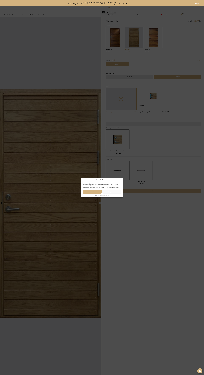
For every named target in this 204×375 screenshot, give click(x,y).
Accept (92, 192)
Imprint (109, 195)
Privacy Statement (103, 195)
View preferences (112, 192)
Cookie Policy (96, 195)
